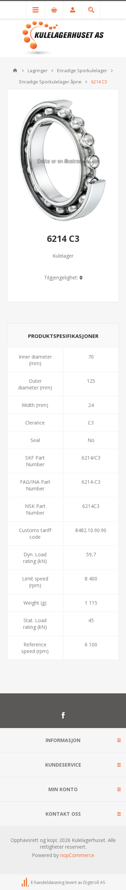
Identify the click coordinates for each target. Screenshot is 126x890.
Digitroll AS (94, 883)
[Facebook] (63, 715)
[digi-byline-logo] (26, 883)
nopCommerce (77, 855)
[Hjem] (15, 70)
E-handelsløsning (47, 883)
